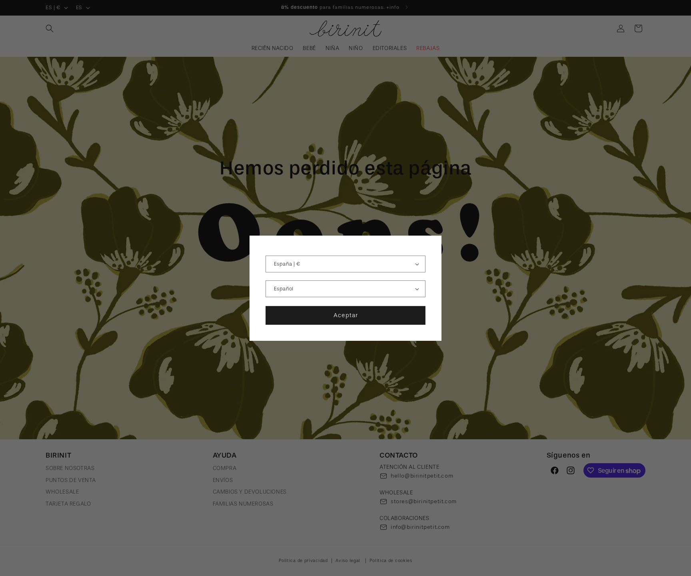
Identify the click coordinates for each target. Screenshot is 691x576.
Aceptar (346, 315)
